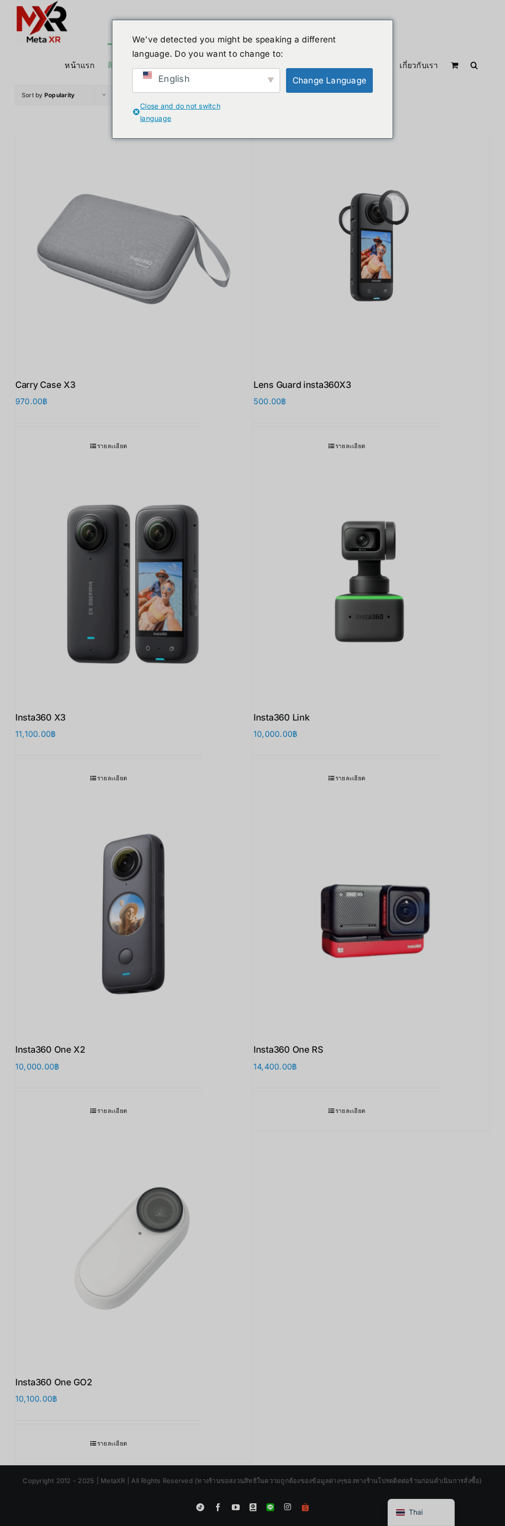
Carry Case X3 (45, 385)
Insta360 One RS (288, 1049)
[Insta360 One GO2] (133, 1247)
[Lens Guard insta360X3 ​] (371, 249)
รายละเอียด (112, 446)
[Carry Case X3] (133, 249)
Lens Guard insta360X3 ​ (303, 385)
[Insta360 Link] (371, 582)
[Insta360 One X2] (133, 914)
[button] (474, 64)
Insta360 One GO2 (53, 1382)
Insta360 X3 (40, 717)
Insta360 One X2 (50, 1049)
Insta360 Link (281, 717)
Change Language (329, 80)
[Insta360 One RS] (371, 914)
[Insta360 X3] (133, 582)
